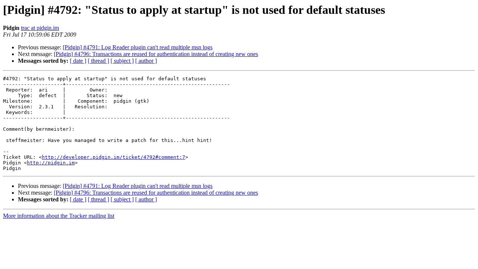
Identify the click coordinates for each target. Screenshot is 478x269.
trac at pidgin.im (40, 28)
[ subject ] (122, 61)
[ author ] (146, 61)
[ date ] (78, 61)
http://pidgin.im (51, 163)
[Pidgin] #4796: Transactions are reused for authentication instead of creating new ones (156, 54)
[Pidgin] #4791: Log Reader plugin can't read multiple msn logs (137, 47)
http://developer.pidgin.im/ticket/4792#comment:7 (113, 157)
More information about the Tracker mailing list (58, 216)
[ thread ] (98, 61)
